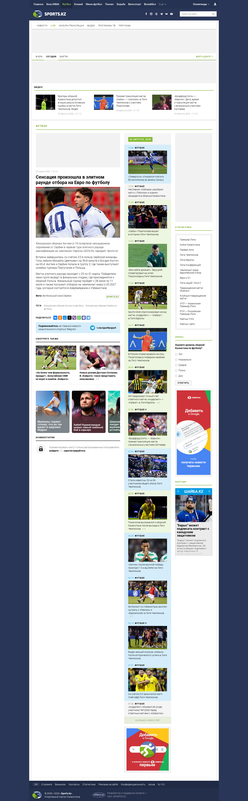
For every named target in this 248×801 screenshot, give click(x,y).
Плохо (181, 370)
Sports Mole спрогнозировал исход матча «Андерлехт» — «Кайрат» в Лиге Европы (147, 315)
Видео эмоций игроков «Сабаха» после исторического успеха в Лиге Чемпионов (147, 655)
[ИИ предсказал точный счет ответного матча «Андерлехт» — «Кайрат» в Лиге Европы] (147, 381)
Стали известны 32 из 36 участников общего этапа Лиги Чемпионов (145, 483)
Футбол (66, 4)
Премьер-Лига (188, 239)
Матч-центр (203, 56)
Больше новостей (147, 720)
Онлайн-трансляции (71, 26)
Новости (42, 26)
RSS (163, 784)
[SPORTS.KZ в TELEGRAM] (161, 14)
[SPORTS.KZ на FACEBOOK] (146, 14)
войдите (54, 450)
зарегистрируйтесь (74, 450)
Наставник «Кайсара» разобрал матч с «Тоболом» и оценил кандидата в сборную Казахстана (147, 192)
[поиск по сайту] (213, 14)
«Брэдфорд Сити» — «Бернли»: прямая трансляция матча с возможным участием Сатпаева (147, 441)
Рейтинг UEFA (187, 324)
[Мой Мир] (64, 318)
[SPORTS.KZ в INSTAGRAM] (151, 14)
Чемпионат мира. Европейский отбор (190, 271)
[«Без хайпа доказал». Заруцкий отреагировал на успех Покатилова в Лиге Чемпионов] (147, 255)
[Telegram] (87, 318)
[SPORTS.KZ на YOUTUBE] (171, 14)
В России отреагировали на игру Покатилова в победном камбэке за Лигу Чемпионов (146, 357)
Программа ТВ (106, 26)
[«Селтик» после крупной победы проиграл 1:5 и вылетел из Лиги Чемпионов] (147, 550)
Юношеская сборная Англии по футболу (64, 305)
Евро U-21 (185, 277)
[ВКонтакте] (54, 318)
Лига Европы (187, 260)
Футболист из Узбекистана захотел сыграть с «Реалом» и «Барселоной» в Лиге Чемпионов (147, 609)
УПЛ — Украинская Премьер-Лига (190, 305)
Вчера (39, 56)
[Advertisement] (124, 41)
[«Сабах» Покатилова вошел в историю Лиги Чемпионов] (147, 216)
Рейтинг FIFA (187, 319)
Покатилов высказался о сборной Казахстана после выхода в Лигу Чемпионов (147, 525)
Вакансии (60, 784)
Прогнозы (125, 26)
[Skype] (83, 318)
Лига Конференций (190, 265)
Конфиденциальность (133, 784)
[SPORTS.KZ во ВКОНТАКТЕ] (166, 14)
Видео (91, 26)
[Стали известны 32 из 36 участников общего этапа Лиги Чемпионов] (147, 466)
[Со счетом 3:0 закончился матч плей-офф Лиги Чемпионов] (147, 679)
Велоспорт (134, 4)
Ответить (183, 383)
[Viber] (73, 318)
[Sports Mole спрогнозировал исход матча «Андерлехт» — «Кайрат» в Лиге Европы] (147, 297)
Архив (151, 784)
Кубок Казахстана (190, 244)
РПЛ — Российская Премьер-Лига (190, 312)
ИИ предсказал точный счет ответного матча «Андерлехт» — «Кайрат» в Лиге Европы (145, 399)
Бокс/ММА (52, 4)
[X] (68, 318)
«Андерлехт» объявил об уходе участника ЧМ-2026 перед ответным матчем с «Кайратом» (145, 710)
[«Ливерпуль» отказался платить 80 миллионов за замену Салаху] (147, 162)
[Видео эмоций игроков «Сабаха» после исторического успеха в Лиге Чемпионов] (147, 637)
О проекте (46, 784)
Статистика (89, 784)
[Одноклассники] (59, 318)
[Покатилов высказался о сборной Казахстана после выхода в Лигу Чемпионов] (147, 508)
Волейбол (150, 4)
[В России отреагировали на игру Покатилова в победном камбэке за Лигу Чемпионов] (147, 339)
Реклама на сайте (108, 784)
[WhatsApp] (78, 318)
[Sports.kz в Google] (148, 769)
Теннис (109, 4)
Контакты (74, 784)
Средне (182, 365)
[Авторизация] (213, 4)
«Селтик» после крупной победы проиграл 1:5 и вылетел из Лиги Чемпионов (145, 567)
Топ (180, 354)
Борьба (121, 4)
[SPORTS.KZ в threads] (156, 14)
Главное (38, 4)
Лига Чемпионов (189, 254)
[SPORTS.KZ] (193, 432)
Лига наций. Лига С (190, 283)
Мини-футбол (94, 4)
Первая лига (187, 249)
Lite (53, 26)
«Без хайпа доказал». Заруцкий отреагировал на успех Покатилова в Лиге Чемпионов (145, 273)
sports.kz (112, 297)
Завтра (64, 56)
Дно (180, 375)
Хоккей (78, 4)
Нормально (184, 359)
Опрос (179, 337)
